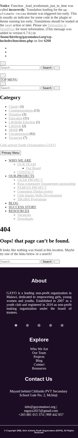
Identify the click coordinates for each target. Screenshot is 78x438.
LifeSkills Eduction (22, 122)
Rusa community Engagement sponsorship (46, 184)
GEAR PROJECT (30, 180)
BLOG (13, 203)
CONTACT (25, 172)
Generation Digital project (35, 191)
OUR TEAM (26, 164)
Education (16, 118)
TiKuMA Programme (32, 199)
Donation (15, 114)
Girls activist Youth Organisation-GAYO (28, 145)
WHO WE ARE (20, 160)
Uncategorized (19, 134)
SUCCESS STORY (22, 207)
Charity (14, 106)
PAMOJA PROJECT (32, 187)
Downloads (25, 219)
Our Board (33, 168)
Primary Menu (10, 152)
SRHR (13, 130)
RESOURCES (19, 211)
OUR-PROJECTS (21, 176)
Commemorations (21, 110)
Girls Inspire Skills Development (39, 195)
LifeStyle (15, 126)
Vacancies (15, 138)
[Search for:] (20, 67)
